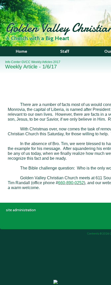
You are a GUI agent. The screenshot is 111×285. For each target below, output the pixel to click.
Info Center (13, 62)
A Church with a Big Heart (37, 38)
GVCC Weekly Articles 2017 (40, 62)
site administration (21, 210)
